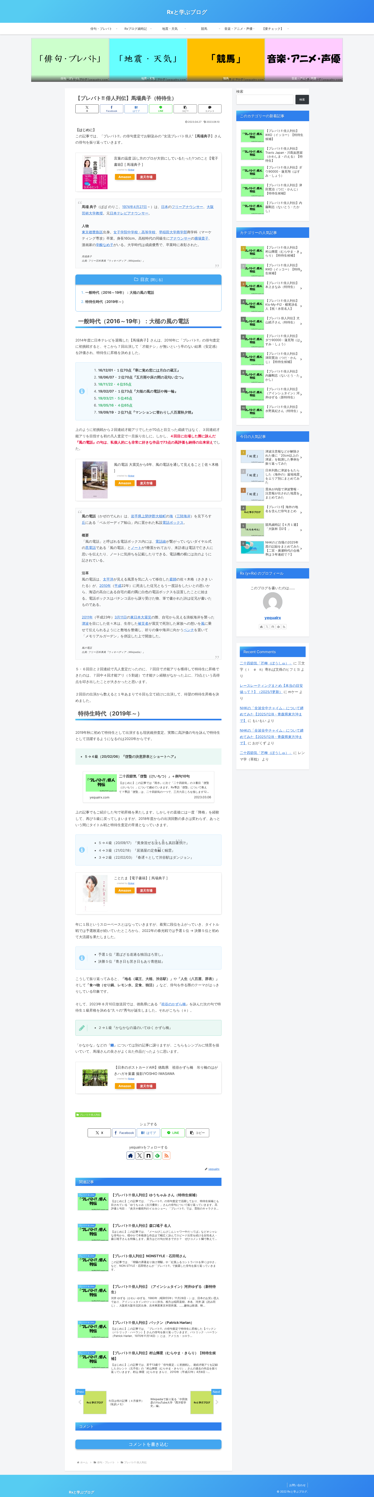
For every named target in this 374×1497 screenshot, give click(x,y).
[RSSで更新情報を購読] (166, 1155)
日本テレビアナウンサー (129, 213)
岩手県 (136, 516)
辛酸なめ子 (104, 245)
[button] (185, 108)
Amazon (124, 177)
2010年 (105, 586)
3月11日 (121, 617)
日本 (164, 207)
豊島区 (97, 232)
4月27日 (140, 207)
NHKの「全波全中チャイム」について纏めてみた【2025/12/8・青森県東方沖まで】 (271, 714)
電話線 (160, 541)
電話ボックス (172, 522)
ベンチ (188, 630)
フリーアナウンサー (187, 207)
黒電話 (90, 548)
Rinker (131, 169)
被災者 (143, 623)
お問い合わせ (297, 1485)
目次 (144, 279)
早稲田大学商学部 (173, 232)
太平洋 (108, 579)
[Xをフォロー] (139, 1155)
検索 (239, 91)
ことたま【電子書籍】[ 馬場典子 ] (141, 878)
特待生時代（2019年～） (105, 302)
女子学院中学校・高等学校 (134, 232)
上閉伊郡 (148, 516)
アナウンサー (180, 238)
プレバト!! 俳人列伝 (90, 1114)
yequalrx (273, 617)
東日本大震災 (140, 617)
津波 (85, 623)
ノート (136, 548)
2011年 (87, 617)
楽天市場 (146, 177)
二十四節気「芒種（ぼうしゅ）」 (266, 663)
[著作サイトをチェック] (130, 1155)
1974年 (127, 207)
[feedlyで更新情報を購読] (157, 1155)
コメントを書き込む (148, 1444)
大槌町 (160, 516)
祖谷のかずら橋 (173, 1004)
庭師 (172, 579)
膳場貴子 (201, 238)
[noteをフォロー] (148, 1155)
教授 (99, 213)
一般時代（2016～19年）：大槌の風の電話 (119, 292)
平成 (117, 586)
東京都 (87, 232)
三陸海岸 (183, 516)
